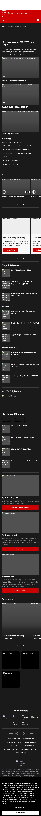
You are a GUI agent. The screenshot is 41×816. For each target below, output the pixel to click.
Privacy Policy (16, 791)
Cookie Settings (28, 793)
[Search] (3, 20)
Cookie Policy (28, 791)
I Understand (20, 813)
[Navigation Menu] (38, 20)
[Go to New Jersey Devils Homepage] (4, 13)
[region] (20, 796)
